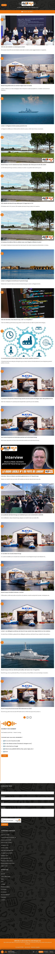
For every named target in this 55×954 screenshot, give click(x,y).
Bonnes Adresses (5, 894)
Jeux (2, 881)
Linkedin (3, 855)
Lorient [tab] (40, 951)
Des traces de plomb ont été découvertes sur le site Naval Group (19, 437)
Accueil (3, 874)
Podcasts (3, 897)
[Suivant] (30, 717)
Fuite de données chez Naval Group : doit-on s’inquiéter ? (17, 319)
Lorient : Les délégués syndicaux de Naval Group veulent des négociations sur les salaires (25, 631)
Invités (2, 848)
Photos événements (6, 863)
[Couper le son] (34, 952)
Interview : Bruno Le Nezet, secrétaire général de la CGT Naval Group (19, 476)
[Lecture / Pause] (2, 951)
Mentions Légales (35, 947)
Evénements (4, 840)
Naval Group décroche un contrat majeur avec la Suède (16, 85)
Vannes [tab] (51, 951)
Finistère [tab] (46, 951)
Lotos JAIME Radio (5, 876)
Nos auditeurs (4, 858)
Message (3, 808)
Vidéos (3, 866)
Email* (2, 802)
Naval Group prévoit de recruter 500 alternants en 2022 (16, 708)
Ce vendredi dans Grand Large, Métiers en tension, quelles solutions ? (20, 358)
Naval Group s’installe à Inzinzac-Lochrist (12, 592)
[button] (4, 5)
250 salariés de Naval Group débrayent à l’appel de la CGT (17, 203)
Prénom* (3, 796)
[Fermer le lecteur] (36, 952)
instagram (3, 845)
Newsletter (3, 892)
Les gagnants (4, 853)
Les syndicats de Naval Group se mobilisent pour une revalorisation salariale (22, 515)
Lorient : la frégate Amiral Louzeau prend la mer (14, 126)
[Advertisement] (27, 768)
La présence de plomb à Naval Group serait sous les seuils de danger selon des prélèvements (27, 398)
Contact (3, 900)
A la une (3, 835)
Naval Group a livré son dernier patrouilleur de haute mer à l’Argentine (20, 670)
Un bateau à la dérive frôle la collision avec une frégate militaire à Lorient (21, 242)
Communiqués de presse (7, 837)
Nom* (2, 790)
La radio (3, 884)
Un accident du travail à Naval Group (11, 553)
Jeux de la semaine (6, 850)
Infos (2, 879)
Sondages (3, 889)
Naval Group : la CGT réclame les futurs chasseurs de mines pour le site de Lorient (23, 164)
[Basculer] (53, 879)
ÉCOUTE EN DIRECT (28, 12)
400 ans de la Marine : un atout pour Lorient (13, 47)
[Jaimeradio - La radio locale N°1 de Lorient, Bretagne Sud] (27, 3)
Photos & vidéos (5, 861)
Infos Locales (4, 842)
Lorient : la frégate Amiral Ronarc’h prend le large (14, 281)
